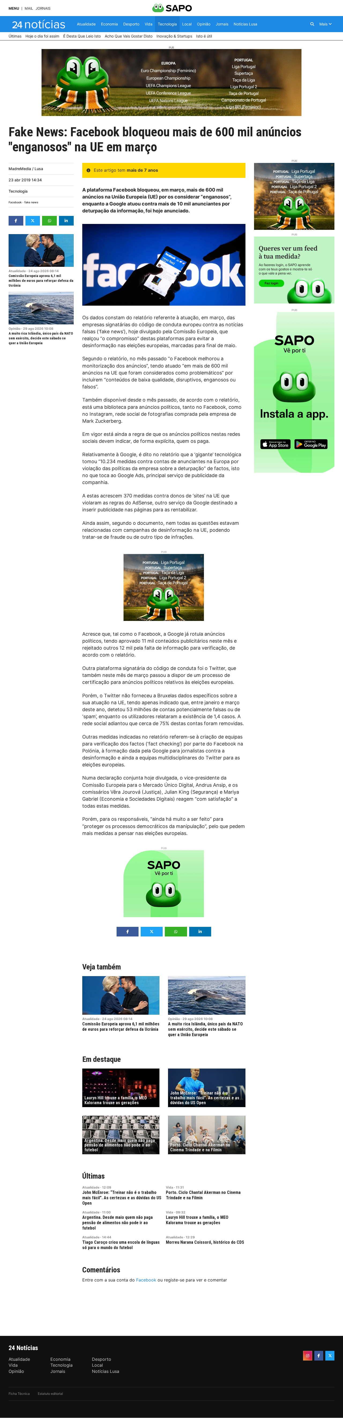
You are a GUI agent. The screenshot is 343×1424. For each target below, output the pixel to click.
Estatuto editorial (50, 1394)
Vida (169, 1187)
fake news (31, 202)
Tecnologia (18, 191)
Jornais (43, 8)
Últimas (93, 1176)
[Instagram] (307, 1356)
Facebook (15, 202)
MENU (14, 8)
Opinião (14, 329)
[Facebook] (318, 1356)
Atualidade (17, 271)
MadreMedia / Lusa (26, 168)
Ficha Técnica (19, 1394)
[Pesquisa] (312, 24)
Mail (29, 8)
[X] (329, 1356)
